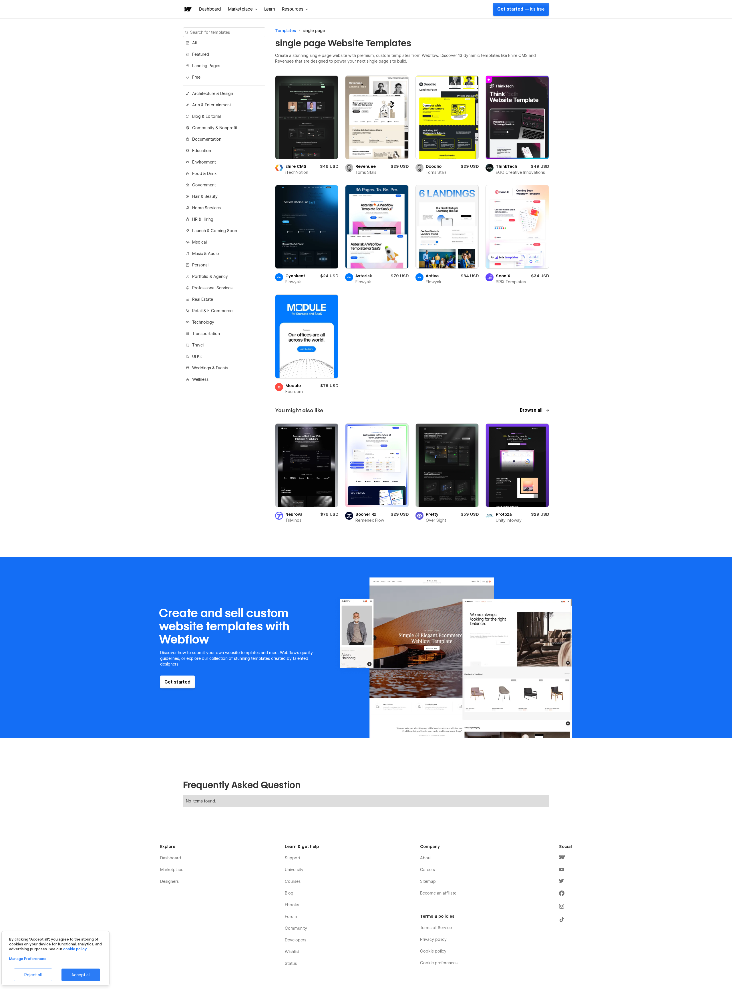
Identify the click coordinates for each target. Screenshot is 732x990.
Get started (521, 9)
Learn (269, 9)
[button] (242, 9)
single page (314, 30)
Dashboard (210, 9)
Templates (285, 30)
